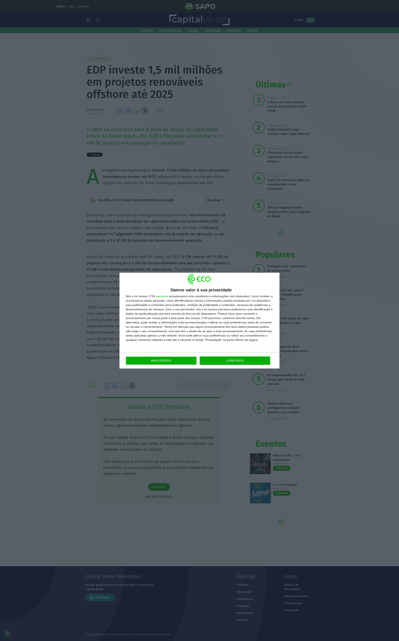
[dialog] (199, 321)
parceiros (162, 296)
